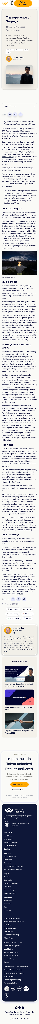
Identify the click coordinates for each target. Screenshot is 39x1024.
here (21, 594)
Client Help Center (10, 846)
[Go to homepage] (19, 810)
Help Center (8, 900)
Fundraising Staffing (10, 983)
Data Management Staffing (12, 980)
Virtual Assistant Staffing (11, 952)
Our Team (7, 886)
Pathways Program (10, 890)
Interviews (10, 50)
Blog (5, 907)
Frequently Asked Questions (13, 869)
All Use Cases (8, 938)
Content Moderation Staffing (13, 970)
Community (7, 863)
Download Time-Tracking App (13, 866)
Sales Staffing (8, 931)
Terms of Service (19, 1012)
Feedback (27, 1014)
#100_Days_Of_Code (25, 152)
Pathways (19, 50)
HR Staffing (7, 925)
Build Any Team (9, 976)
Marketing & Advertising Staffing (14, 921)
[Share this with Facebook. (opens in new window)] (20, 114)
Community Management (12, 946)
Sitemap (6, 962)
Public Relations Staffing (11, 935)
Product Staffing (9, 959)
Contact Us (7, 904)
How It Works (8, 836)
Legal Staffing (8, 949)
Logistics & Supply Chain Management (16, 966)
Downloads (7, 910)
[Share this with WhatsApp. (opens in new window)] (10, 114)
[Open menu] (35, 3)
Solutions (7, 849)
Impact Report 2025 (10, 893)
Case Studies (8, 839)
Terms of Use (9, 1012)
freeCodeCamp (8, 157)
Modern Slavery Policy (16, 1014)
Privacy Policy (30, 1012)
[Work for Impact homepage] (5, 3)
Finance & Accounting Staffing (13, 942)
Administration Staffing (11, 955)
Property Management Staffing (13, 973)
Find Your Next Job (10, 856)
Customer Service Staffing (12, 918)
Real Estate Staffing (10, 928)
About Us (7, 877)
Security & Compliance (11, 842)
